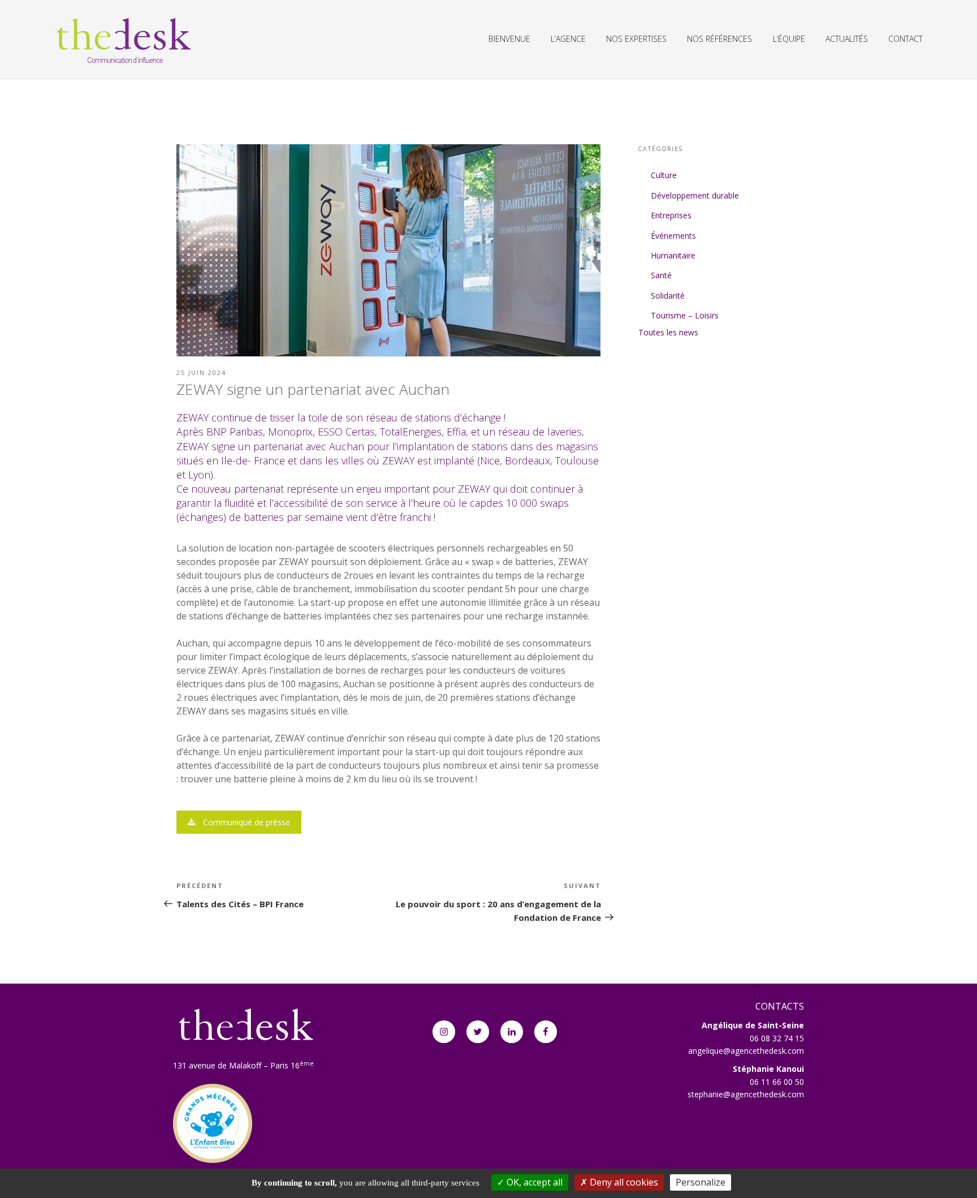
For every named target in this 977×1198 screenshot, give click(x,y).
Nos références (719, 38)
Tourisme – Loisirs (685, 315)
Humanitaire (673, 255)
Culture (664, 175)
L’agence (568, 38)
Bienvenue (509, 38)
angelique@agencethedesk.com (746, 1050)
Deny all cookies (622, 1182)
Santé (661, 275)
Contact (905, 38)
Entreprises (671, 215)
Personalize (700, 1182)
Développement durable (695, 195)
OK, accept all (533, 1182)
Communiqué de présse (245, 822)
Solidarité (668, 295)
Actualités (846, 38)
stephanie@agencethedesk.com (746, 1094)
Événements (673, 235)
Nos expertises (636, 38)
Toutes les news (668, 332)
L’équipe (789, 38)
